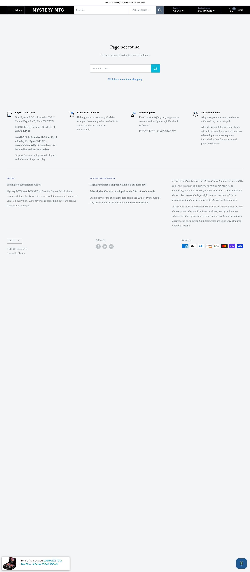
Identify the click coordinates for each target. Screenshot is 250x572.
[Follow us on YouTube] (111, 246)
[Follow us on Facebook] (98, 246)
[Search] (160, 10)
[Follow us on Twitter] (104, 246)
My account (205, 10)
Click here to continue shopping (125, 79)
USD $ (12, 241)
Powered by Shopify (16, 253)
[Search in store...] (155, 68)
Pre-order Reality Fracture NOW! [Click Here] (125, 3)
